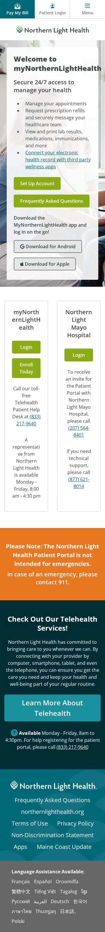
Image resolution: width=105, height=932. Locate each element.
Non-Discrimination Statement (52, 835)
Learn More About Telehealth (52, 708)
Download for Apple (46, 264)
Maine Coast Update (64, 847)
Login (26, 347)
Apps (20, 847)
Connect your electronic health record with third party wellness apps (58, 159)
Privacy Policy (75, 823)
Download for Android (50, 246)
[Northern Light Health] (52, 29)
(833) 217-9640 (72, 747)
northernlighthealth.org (52, 812)
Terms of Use (30, 823)
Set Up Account (37, 183)
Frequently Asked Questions (51, 201)
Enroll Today (26, 368)
